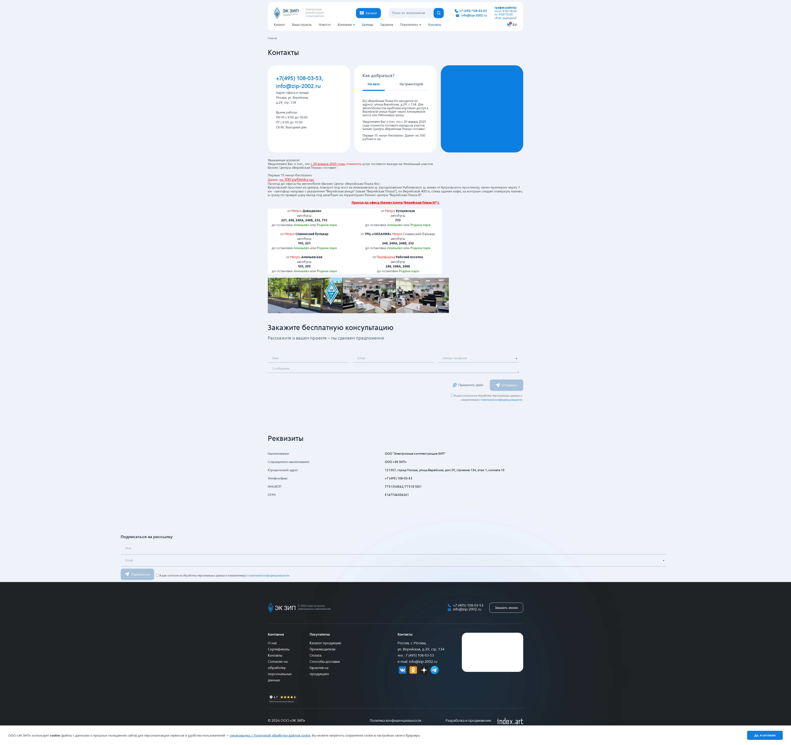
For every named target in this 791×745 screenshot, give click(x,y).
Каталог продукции (325, 643)
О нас (272, 643)
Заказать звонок (506, 607)
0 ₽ (515, 24)
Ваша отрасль (302, 24)
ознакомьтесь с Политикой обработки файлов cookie (270, 735)
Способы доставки (325, 662)
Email (361, 358)
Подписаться (140, 574)
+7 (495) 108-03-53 (473, 11)
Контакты (434, 24)
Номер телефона (455, 358)
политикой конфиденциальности (501, 400)
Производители (322, 649)
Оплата (315, 655)
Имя (275, 358)
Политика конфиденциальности (395, 721)
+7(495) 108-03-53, (299, 78)
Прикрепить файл (470, 385)
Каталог (279, 24)
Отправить (509, 385)
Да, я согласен (765, 735)
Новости (325, 24)
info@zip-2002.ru (474, 15)
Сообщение (280, 368)
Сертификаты (278, 649)
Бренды (367, 24)
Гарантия (386, 24)
